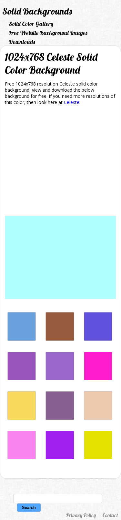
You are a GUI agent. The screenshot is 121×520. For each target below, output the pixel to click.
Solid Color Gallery (31, 23)
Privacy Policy (81, 515)
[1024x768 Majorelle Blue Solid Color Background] (98, 339)
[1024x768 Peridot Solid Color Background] (98, 457)
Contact (110, 515)
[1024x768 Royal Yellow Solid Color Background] (21, 418)
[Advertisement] (60, 161)
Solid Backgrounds (37, 11)
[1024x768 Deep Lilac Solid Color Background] (21, 378)
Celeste (71, 102)
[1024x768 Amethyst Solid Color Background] (59, 378)
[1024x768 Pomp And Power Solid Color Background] (59, 418)
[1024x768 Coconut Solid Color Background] (59, 339)
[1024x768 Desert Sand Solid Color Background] (98, 418)
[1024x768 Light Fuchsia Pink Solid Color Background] (21, 457)
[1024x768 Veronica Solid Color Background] (59, 457)
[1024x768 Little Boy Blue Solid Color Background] (21, 339)
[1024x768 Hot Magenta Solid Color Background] (98, 378)
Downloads (22, 42)
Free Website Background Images (48, 32)
